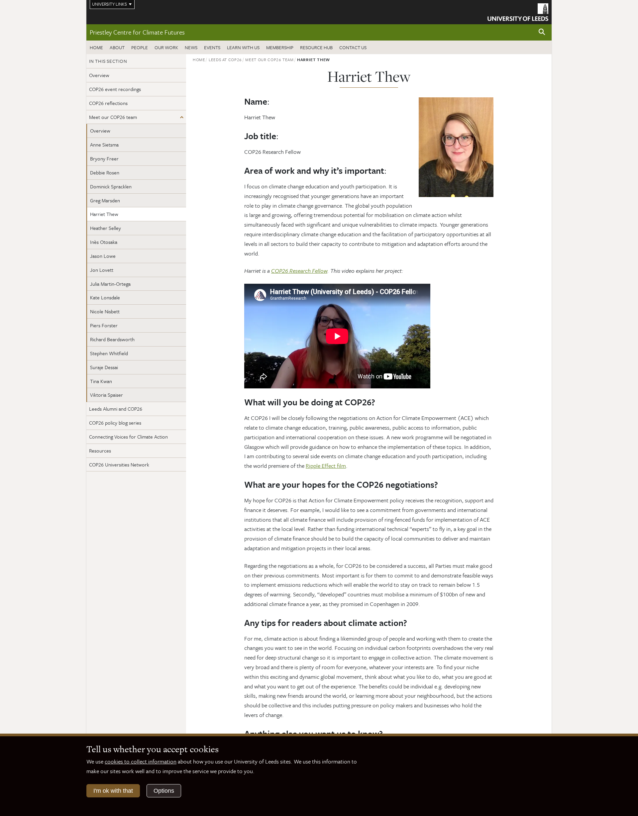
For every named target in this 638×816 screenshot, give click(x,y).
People (139, 47)
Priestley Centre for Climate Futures (137, 32)
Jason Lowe (103, 255)
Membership (279, 47)
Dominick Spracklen (111, 186)
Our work (166, 47)
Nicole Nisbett (105, 311)
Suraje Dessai (104, 367)
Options (164, 790)
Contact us (353, 47)
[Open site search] (542, 32)
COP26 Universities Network (119, 464)
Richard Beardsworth (113, 339)
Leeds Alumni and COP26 (115, 408)
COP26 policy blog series (115, 422)
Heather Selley (105, 228)
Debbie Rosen (105, 172)
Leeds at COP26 (225, 59)
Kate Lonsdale (105, 297)
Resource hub (316, 47)
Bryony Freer (104, 158)
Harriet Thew (104, 214)
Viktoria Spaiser (107, 394)
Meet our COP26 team (113, 117)
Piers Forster (104, 325)
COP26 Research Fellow (299, 270)
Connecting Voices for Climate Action (128, 436)
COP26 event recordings (115, 89)
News (191, 47)
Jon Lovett (101, 269)
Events (212, 47)
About (117, 47)
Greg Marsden (105, 200)
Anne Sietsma (104, 144)
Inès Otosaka (103, 242)
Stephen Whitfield (109, 353)
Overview (99, 75)
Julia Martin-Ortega (110, 283)
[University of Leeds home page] (517, 11)
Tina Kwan (101, 381)
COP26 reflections (108, 103)
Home (96, 47)
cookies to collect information (140, 761)
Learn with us (243, 47)
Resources (100, 450)
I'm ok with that (113, 790)
